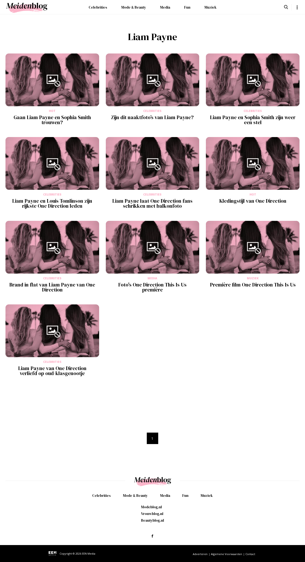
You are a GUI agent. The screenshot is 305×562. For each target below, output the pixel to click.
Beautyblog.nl (152, 520)
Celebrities (98, 7)
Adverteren (200, 554)
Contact (250, 554)
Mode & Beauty (133, 7)
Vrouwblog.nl (152, 513)
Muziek (210, 7)
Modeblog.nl (151, 506)
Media (165, 7)
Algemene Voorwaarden (226, 554)
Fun (187, 7)
